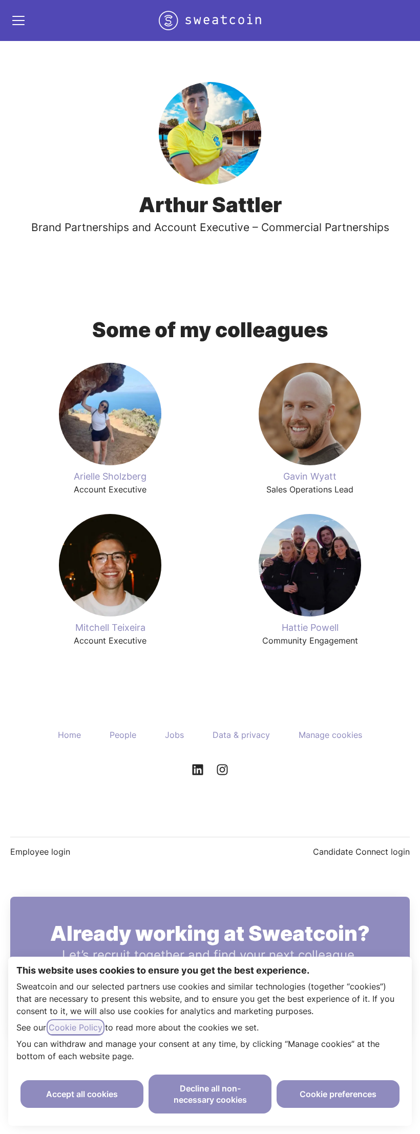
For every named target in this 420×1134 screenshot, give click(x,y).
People (123, 735)
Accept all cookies (82, 1094)
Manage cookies (330, 735)
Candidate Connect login (361, 852)
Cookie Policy (75, 1027)
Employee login (40, 852)
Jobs (174, 735)
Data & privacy (241, 735)
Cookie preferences (338, 1094)
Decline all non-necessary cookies (210, 1094)
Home (69, 735)
